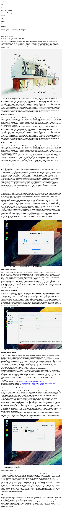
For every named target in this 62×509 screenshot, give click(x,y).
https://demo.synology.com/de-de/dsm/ (34, 384)
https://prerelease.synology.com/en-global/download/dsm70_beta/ (38, 383)
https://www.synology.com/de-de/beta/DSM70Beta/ (31, 381)
